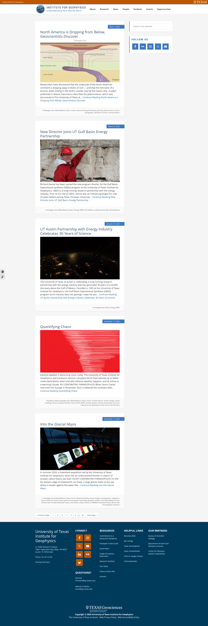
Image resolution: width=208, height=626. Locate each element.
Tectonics (104, 113)
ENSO (83, 403)
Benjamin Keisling (83, 498)
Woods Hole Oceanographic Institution (111, 504)
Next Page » (92, 515)
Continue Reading (58, 390)
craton (73, 110)
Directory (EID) (129, 536)
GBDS (82, 210)
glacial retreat (69, 500)
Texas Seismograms (132, 546)
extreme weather (91, 403)
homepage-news (48, 110)
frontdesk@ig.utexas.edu (85, 580)
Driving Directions (42, 562)
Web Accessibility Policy (128, 617)
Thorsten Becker (114, 113)
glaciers (77, 500)
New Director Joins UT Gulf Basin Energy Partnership (73, 133)
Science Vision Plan (107, 571)
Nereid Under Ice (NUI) (49, 503)
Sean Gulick (74, 503)
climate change (109, 401)
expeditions (115, 498)
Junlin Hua (100, 110)
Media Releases (60, 110)
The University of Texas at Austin (83, 617)
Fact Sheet (104, 566)
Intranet (103, 576)
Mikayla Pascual (114, 500)
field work (50, 500)
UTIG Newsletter (130, 561)
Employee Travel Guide (109, 543)
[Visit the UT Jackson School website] (104, 611)
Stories (89, 401)
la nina (89, 405)
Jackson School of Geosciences (12, 2)
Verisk (107, 405)
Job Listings (128, 541)
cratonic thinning (82, 110)
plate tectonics (109, 110)
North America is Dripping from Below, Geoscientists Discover (72, 34)
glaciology (83, 500)
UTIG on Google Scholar (133, 556)
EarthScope (92, 110)
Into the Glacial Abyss (58, 424)
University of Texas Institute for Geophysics (52, 536)
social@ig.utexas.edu (83, 589)
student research (84, 503)
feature (43, 500)
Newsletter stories (98, 405)
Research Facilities (107, 561)
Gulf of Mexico (89, 210)
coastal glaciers (105, 498)
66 (83, 515)
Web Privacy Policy (108, 617)
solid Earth (97, 113)
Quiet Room (104, 548)
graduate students (94, 500)
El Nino (78, 403)
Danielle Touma (69, 403)
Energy (76, 210)
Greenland (104, 500)
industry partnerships (102, 210)
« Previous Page (43, 515)
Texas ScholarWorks (132, 551)
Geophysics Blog (52, 401)
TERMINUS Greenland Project (101, 503)
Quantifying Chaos (55, 326)
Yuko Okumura (115, 405)
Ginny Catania (58, 500)
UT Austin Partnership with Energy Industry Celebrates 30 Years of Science (76, 231)
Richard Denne (115, 210)
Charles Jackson (97, 401)
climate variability (58, 403)
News (68, 110)
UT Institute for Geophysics (60, 9)
